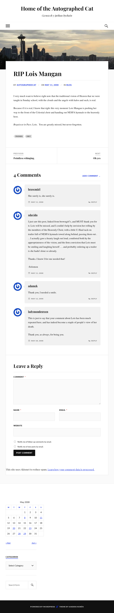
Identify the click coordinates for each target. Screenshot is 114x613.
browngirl (34, 189)
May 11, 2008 (52, 85)
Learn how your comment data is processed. (71, 469)
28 (19, 533)
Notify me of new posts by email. (30, 447)
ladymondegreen (38, 311)
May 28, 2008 (37, 341)
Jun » (34, 543)
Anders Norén (76, 607)
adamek (33, 286)
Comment (19, 377)
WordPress (49, 607)
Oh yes (97, 158)
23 (30, 528)
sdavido (33, 215)
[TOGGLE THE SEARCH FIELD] (106, 26)
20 (14, 528)
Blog (69, 85)
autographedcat (26, 85)
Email (63, 410)
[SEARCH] (32, 585)
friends (19, 136)
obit (29, 136)
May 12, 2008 (37, 299)
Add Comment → (91, 176)
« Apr (8, 543)
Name (17, 410)
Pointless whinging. (24, 158)
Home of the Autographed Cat (57, 8)
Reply (94, 202)
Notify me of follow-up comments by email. (34, 442)
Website (17, 425)
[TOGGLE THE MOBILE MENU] (8, 26)
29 (24, 533)
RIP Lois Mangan (37, 73)
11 (41, 518)
